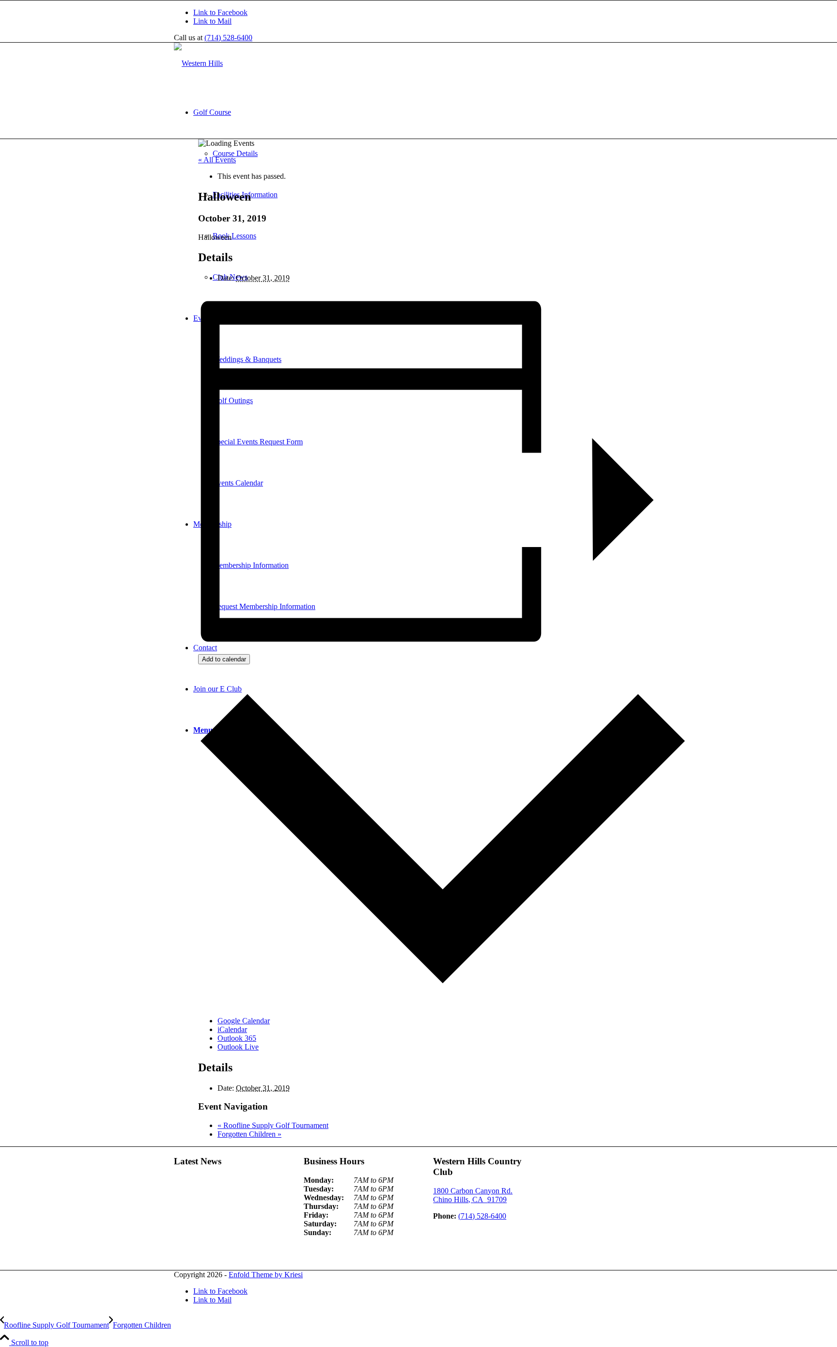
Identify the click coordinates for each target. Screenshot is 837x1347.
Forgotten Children (249, 1134)
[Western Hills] (198, 63)
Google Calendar (243, 1021)
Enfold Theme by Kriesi (266, 1274)
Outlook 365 (236, 1038)
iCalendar (232, 1029)
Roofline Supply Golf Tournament (272, 1125)
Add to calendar (224, 659)
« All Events (217, 160)
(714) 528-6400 (228, 37)
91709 (472, 1195)
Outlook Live (238, 1047)
